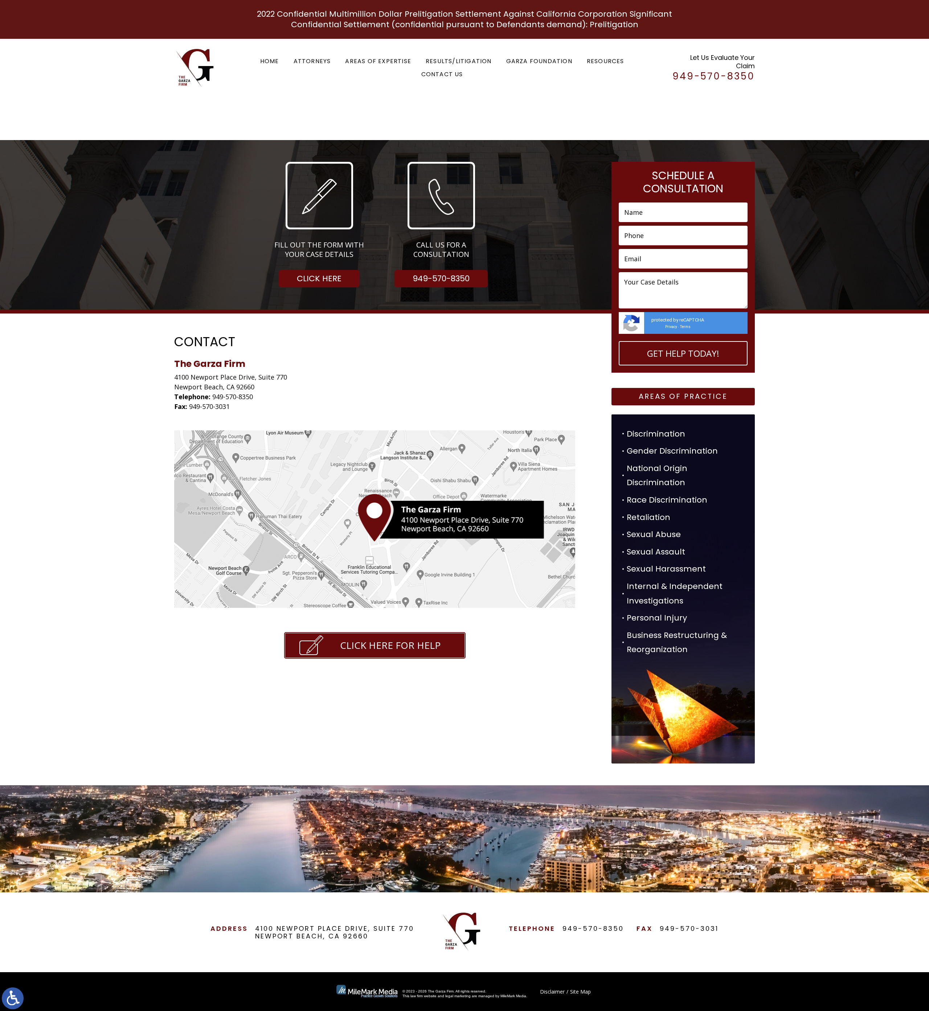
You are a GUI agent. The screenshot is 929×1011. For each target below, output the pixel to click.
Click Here (319, 278)
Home (269, 61)
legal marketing (458, 996)
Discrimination (656, 433)
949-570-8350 (441, 278)
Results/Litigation (459, 61)
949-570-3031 (689, 928)
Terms (685, 327)
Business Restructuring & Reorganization (677, 642)
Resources (605, 61)
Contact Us (442, 74)
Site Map (580, 991)
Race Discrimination (667, 500)
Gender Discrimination (672, 451)
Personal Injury (657, 617)
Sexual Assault (656, 551)
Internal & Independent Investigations (675, 593)
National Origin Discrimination (657, 475)
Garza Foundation (539, 61)
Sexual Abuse (654, 534)
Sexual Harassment (666, 568)
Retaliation (648, 517)
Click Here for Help (390, 645)
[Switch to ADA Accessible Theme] (13, 998)
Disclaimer (552, 991)
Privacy (671, 327)
